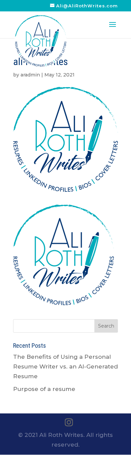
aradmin (30, 75)
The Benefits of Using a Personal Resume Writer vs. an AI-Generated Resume (65, 366)
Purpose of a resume (44, 389)
